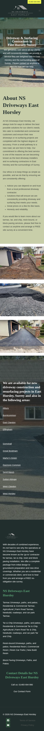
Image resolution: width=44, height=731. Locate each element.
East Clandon (9, 422)
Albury (6, 408)
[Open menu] (40, 10)
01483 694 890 (34, 2)
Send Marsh (8, 472)
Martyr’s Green (10, 458)
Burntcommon (9, 415)
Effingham (7, 429)
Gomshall (7, 444)
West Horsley (9, 493)
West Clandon (9, 486)
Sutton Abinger (10, 479)
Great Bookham (10, 451)
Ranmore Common (12, 465)
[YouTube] (8, 725)
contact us (24, 63)
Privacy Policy (27, 725)
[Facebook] (8, 720)
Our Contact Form (22, 691)
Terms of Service (27, 720)
